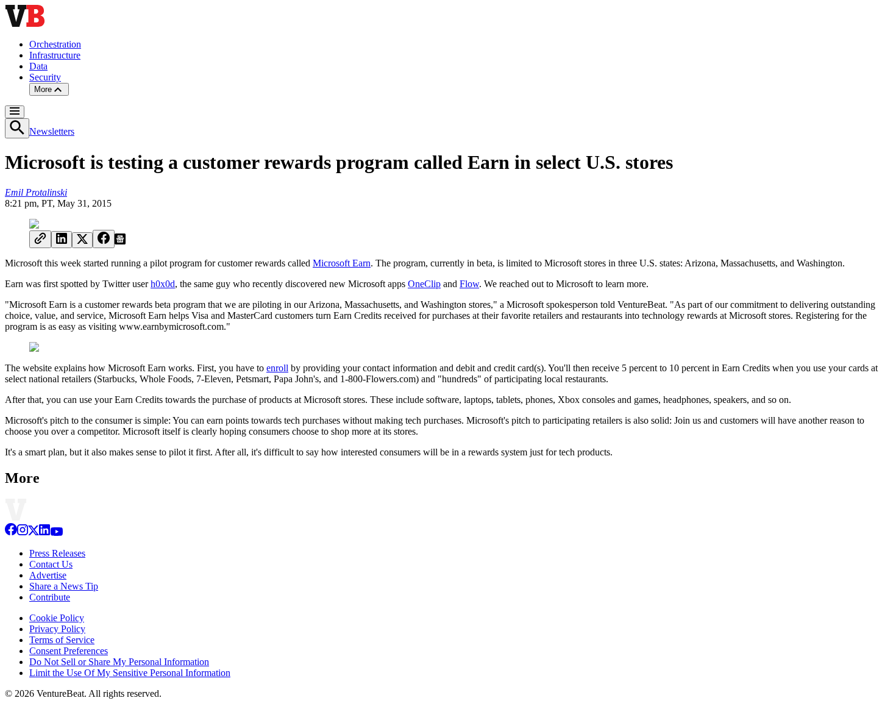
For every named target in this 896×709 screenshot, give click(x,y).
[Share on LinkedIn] (61, 239)
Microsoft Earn (342, 263)
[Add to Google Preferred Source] (120, 241)
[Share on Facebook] (104, 239)
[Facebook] (11, 532)
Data (38, 66)
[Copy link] (40, 239)
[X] (33, 532)
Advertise (47, 575)
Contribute (49, 597)
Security (45, 77)
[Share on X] (82, 240)
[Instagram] (22, 532)
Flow (469, 284)
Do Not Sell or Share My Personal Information (119, 662)
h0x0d (163, 284)
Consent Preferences (68, 651)
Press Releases (57, 553)
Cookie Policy (56, 618)
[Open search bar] (17, 128)
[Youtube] (56, 532)
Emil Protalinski (36, 192)
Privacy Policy (57, 629)
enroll (277, 368)
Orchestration (55, 44)
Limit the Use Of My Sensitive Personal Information (129, 673)
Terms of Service (61, 640)
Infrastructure (54, 55)
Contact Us (51, 564)
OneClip (424, 284)
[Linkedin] (44, 532)
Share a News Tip (63, 586)
